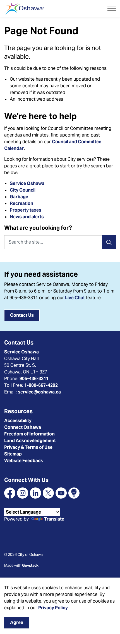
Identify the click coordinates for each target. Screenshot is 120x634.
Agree (16, 622)
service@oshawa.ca (39, 392)
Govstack (30, 565)
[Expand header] (111, 8)
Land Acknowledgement (30, 441)
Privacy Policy (53, 608)
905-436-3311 (34, 379)
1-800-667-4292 (41, 385)
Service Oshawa (27, 183)
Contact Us (22, 315)
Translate (54, 519)
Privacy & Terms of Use (28, 447)
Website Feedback (23, 461)
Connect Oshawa (22, 427)
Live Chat (75, 298)
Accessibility (18, 421)
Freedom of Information (29, 434)
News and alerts (27, 217)
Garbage (19, 197)
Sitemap (13, 454)
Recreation (21, 203)
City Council (23, 190)
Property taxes (25, 210)
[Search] (109, 242)
